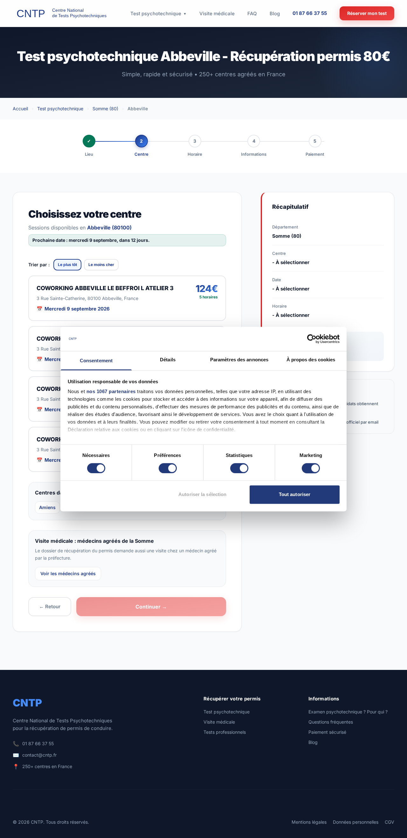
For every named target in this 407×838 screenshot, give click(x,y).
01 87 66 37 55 (310, 13)
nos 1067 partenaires (111, 391)
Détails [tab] (168, 360)
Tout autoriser (294, 494)
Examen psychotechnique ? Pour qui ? (348, 711)
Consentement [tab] (96, 361)
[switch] (168, 468)
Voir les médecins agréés (68, 573)
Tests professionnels (225, 732)
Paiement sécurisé (327, 732)
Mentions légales (309, 822)
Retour (49, 606)
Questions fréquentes (330, 722)
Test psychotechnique (60, 108)
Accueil (20, 108)
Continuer (151, 606)
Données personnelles (355, 822)
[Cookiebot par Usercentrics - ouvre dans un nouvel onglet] (312, 339)
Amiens (47, 507)
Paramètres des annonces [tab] (239, 360)
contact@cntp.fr (39, 755)
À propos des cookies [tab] (310, 360)
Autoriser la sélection (202, 494)
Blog (313, 742)
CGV (389, 822)
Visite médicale (219, 722)
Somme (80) (105, 108)
